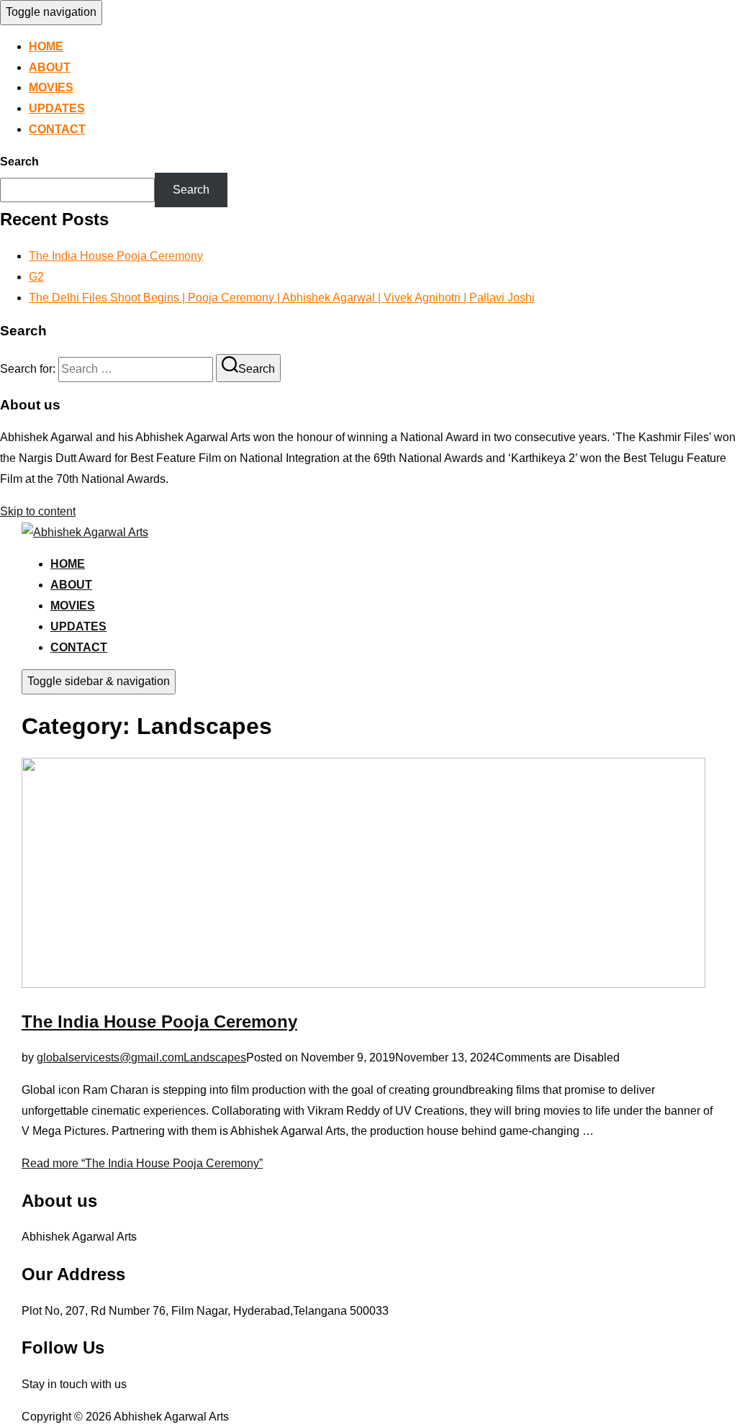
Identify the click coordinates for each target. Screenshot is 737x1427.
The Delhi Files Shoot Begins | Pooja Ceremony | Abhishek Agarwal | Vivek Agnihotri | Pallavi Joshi (282, 297)
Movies (51, 87)
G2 (36, 277)
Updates (57, 108)
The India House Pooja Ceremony (116, 256)
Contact (57, 129)
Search (19, 161)
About (50, 67)
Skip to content (38, 511)
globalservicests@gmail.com (110, 1057)
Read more (142, 1163)
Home (46, 46)
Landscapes (215, 1057)
